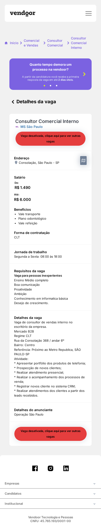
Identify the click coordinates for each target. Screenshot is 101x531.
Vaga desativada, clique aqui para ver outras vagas (51, 138)
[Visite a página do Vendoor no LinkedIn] (66, 468)
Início (14, 43)
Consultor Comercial (55, 42)
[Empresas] (50, 484)
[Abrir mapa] (83, 160)
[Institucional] (50, 504)
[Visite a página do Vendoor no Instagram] (50, 468)
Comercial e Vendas (31, 42)
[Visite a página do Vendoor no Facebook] (35, 468)
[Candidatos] (50, 494)
